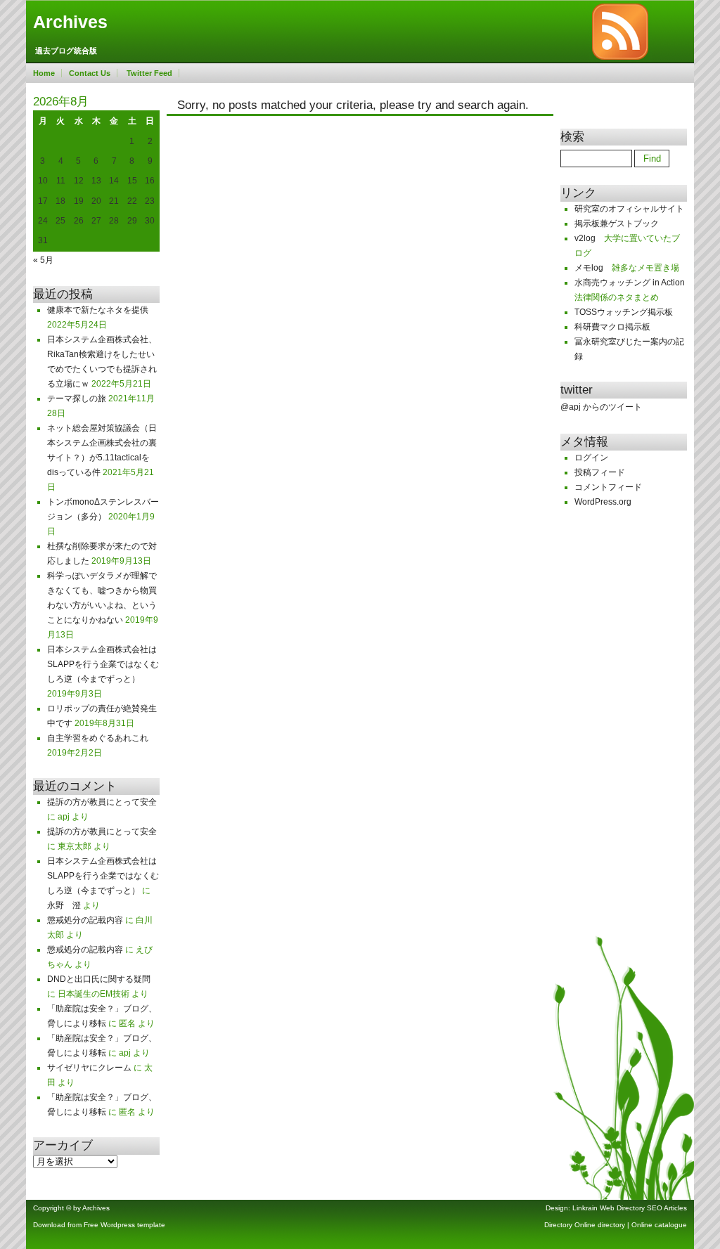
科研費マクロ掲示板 (612, 327)
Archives (70, 22)
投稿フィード (599, 472)
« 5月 (43, 260)
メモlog (588, 268)
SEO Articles (667, 1208)
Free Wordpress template (124, 1225)
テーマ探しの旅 (76, 398)
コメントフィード (608, 487)
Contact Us (89, 73)
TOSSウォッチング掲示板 (623, 312)
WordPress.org (602, 502)
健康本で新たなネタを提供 (97, 310)
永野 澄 (64, 905)
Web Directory (622, 1208)
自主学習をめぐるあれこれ (97, 738)
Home (44, 73)
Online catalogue (659, 1225)
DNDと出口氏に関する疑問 (98, 979)
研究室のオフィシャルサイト (629, 209)
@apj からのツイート (601, 407)
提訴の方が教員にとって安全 (102, 802)
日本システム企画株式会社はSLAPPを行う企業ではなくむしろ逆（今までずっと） (103, 664)
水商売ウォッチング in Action (629, 282)
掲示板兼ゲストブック (616, 223)
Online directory (599, 1225)
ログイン (591, 457)
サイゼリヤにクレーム (89, 1068)
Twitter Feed (149, 73)
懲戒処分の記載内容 (85, 920)
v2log (585, 238)
